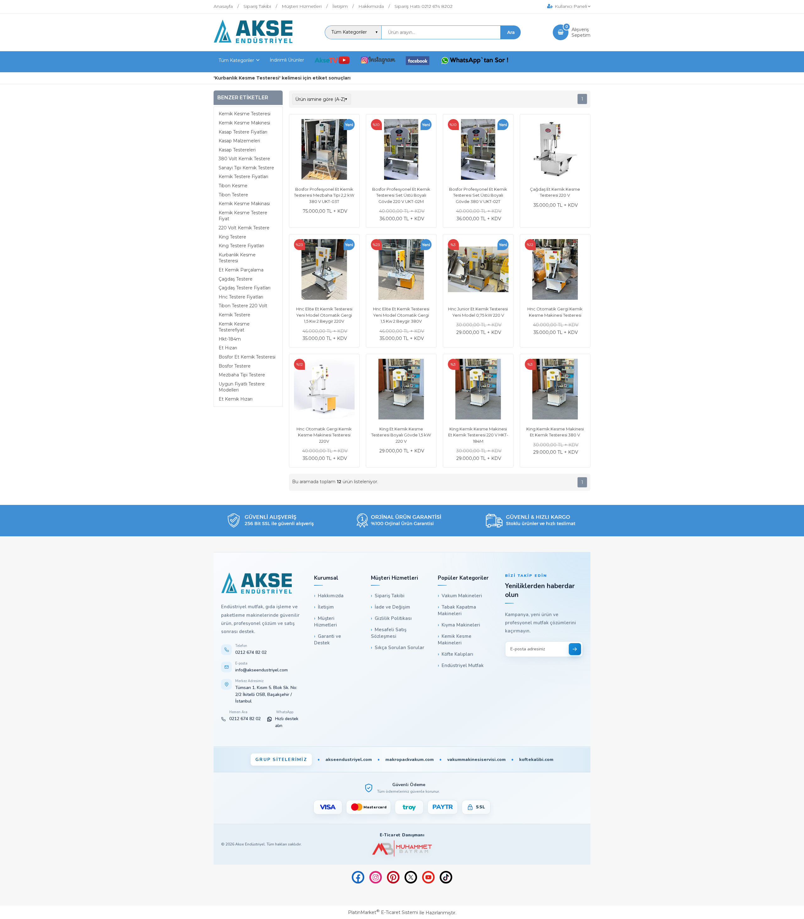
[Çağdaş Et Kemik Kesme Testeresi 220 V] (555, 150)
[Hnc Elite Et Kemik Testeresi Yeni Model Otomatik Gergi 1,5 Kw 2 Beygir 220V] (324, 270)
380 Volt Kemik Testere (244, 159)
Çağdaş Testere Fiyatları (244, 288)
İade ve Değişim (392, 607)
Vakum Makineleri (462, 596)
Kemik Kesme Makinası (244, 204)
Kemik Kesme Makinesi (244, 123)
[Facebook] (417, 61)
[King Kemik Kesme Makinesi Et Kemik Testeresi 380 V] (555, 390)
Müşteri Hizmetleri (325, 621)
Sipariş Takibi (390, 596)
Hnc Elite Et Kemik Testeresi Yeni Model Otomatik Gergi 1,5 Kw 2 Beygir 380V (401, 315)
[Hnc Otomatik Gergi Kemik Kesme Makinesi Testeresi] (555, 270)
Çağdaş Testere (236, 279)
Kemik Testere (234, 315)
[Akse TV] (332, 61)
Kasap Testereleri (237, 150)
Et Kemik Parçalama (241, 270)
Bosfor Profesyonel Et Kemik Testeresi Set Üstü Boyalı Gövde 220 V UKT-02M (401, 195)
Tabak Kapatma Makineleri (457, 610)
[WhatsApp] (474, 61)
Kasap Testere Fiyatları (243, 132)
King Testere (232, 237)
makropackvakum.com (409, 760)
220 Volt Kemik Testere (244, 228)
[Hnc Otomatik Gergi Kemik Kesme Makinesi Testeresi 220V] (324, 390)
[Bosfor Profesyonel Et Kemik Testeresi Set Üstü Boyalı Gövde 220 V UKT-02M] (401, 150)
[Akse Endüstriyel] (253, 41)
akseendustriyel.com (348, 760)
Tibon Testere (233, 195)
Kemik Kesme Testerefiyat (234, 327)
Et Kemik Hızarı (236, 399)
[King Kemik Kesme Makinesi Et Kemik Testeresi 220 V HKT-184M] (478, 390)
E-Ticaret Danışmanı (402, 835)
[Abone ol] (575, 649)
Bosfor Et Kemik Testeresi (247, 357)
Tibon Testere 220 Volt (243, 306)
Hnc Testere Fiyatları (241, 297)
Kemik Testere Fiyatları (243, 177)
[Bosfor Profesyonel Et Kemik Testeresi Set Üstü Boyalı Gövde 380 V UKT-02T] (478, 150)
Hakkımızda (331, 596)
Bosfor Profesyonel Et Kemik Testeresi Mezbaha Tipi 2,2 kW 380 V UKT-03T (324, 195)
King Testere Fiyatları (241, 246)
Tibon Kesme (233, 186)
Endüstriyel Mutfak (463, 665)
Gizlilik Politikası (393, 618)
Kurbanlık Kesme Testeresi (237, 258)
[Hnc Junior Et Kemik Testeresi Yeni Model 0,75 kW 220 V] (478, 270)
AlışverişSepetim (581, 32)
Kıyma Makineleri (461, 625)
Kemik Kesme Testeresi (244, 114)
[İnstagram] (378, 61)
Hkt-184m (230, 339)
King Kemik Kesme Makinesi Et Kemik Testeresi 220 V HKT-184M (478, 435)
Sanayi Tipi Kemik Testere (246, 168)
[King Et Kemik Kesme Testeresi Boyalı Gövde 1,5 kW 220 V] (401, 390)
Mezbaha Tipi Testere (242, 375)
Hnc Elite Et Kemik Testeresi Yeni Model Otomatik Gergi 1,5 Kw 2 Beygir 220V (324, 315)
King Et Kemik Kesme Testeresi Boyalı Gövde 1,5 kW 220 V (401, 435)
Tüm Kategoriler (236, 60)
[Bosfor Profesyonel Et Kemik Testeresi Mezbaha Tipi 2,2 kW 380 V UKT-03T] (324, 150)
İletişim (326, 607)
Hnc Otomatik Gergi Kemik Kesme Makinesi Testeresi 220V (324, 435)
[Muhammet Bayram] (402, 848)
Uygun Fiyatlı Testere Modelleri (242, 387)
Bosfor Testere (235, 366)
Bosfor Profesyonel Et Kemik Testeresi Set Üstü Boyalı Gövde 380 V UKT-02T (478, 195)
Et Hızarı (228, 348)
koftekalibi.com (536, 760)
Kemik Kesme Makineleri (454, 639)
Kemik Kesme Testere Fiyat (243, 216)
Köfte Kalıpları (457, 654)
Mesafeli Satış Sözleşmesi (388, 632)
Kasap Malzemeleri (239, 141)
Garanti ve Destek (327, 639)
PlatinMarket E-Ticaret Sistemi (383, 912)
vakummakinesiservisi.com (476, 760)
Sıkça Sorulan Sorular (399, 647)
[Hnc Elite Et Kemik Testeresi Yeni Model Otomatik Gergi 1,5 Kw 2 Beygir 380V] (401, 270)
